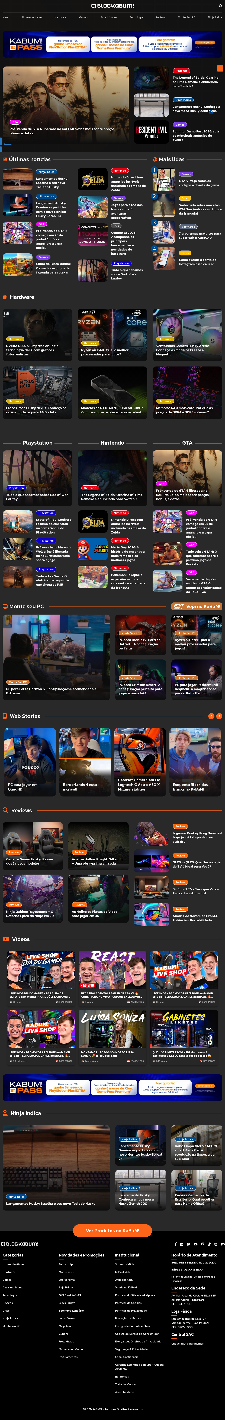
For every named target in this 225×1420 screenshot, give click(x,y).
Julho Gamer (67, 1318)
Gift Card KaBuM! (70, 1295)
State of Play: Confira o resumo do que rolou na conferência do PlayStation (54, 526)
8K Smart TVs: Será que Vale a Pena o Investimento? (196, 891)
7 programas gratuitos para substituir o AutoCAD (200, 235)
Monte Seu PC (186, 17)
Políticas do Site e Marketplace (135, 1295)
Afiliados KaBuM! (125, 1280)
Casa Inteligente (13, 1287)
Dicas (185, 198)
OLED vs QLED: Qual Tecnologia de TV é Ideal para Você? (197, 864)
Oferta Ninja (67, 1280)
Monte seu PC (11, 1326)
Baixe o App (66, 1264)
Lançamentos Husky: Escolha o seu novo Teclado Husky (52, 182)
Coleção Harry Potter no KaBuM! (91, 787)
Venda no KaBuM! (126, 1287)
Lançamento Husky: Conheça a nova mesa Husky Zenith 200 (196, 108)
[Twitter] (188, 1244)
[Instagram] (215, 1244)
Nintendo (181, 71)
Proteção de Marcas (128, 1318)
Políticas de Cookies (128, 1303)
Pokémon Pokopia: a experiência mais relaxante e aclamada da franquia (128, 581)
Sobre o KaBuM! (125, 1264)
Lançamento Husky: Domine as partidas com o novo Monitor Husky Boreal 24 (51, 209)
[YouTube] (195, 1244)
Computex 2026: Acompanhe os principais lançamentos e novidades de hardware (123, 243)
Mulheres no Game (71, 1349)
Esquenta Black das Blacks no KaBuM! (32, 787)
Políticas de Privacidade (131, 1310)
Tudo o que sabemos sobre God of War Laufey (127, 274)
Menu (6, 17)
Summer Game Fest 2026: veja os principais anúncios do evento (196, 135)
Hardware (60, 17)
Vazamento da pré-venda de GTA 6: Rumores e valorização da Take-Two (204, 585)
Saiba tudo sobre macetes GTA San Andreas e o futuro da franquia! (200, 209)
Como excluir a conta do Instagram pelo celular (197, 261)
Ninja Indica (215, 17)
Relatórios (122, 1376)
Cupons (63, 1334)
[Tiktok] (209, 1244)
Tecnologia (136, 17)
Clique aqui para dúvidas (187, 1343)
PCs (116, 226)
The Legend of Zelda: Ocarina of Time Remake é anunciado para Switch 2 (195, 81)
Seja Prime (66, 1287)
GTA (41, 224)
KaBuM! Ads (122, 1272)
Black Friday (67, 1303)
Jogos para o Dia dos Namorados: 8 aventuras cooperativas (127, 211)
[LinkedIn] (181, 1244)
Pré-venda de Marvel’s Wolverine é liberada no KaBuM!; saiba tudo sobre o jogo (53, 553)
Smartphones (109, 17)
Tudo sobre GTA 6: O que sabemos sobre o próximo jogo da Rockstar (202, 558)
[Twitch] (202, 1244)
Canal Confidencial (127, 1357)
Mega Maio (66, 1326)
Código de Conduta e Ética (132, 1326)
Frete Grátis (66, 1341)
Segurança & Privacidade (131, 1349)
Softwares (188, 227)
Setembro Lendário (71, 1310)
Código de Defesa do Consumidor (137, 1334)
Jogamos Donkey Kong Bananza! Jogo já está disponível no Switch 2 (197, 837)
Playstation (121, 263)
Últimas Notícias (13, 1264)
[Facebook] (176, 1244)
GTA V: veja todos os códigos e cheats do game (199, 183)
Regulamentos (68, 1357)
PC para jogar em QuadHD (195, 787)
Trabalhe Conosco (127, 1384)
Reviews (160, 17)
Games (83, 17)
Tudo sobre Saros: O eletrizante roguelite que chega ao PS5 (52, 580)
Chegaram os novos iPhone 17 (143, 787)
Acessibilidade (124, 1392)
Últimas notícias (32, 17)
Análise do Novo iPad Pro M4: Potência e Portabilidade (195, 918)
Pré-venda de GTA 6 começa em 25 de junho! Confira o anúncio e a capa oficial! (51, 239)
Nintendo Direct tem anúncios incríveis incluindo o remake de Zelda (128, 183)
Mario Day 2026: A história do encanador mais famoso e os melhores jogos (128, 553)
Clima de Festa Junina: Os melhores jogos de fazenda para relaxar (53, 268)
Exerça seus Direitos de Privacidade (138, 1341)
